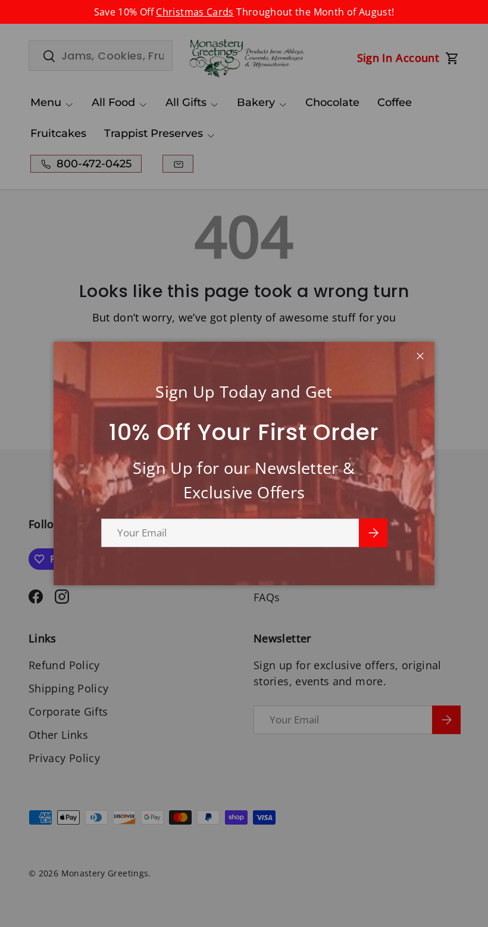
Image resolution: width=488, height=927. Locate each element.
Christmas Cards (194, 11)
